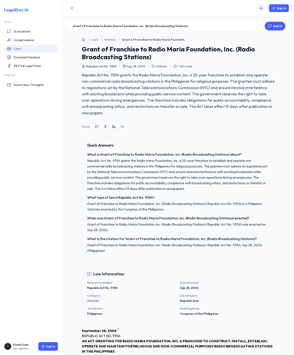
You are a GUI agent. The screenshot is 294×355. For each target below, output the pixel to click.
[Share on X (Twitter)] (96, 126)
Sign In (50, 346)
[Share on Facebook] (105, 126)
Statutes (93, 301)
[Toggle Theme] (261, 8)
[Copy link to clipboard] (122, 126)
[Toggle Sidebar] (72, 8)
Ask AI (277, 26)
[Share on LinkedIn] (113, 126)
